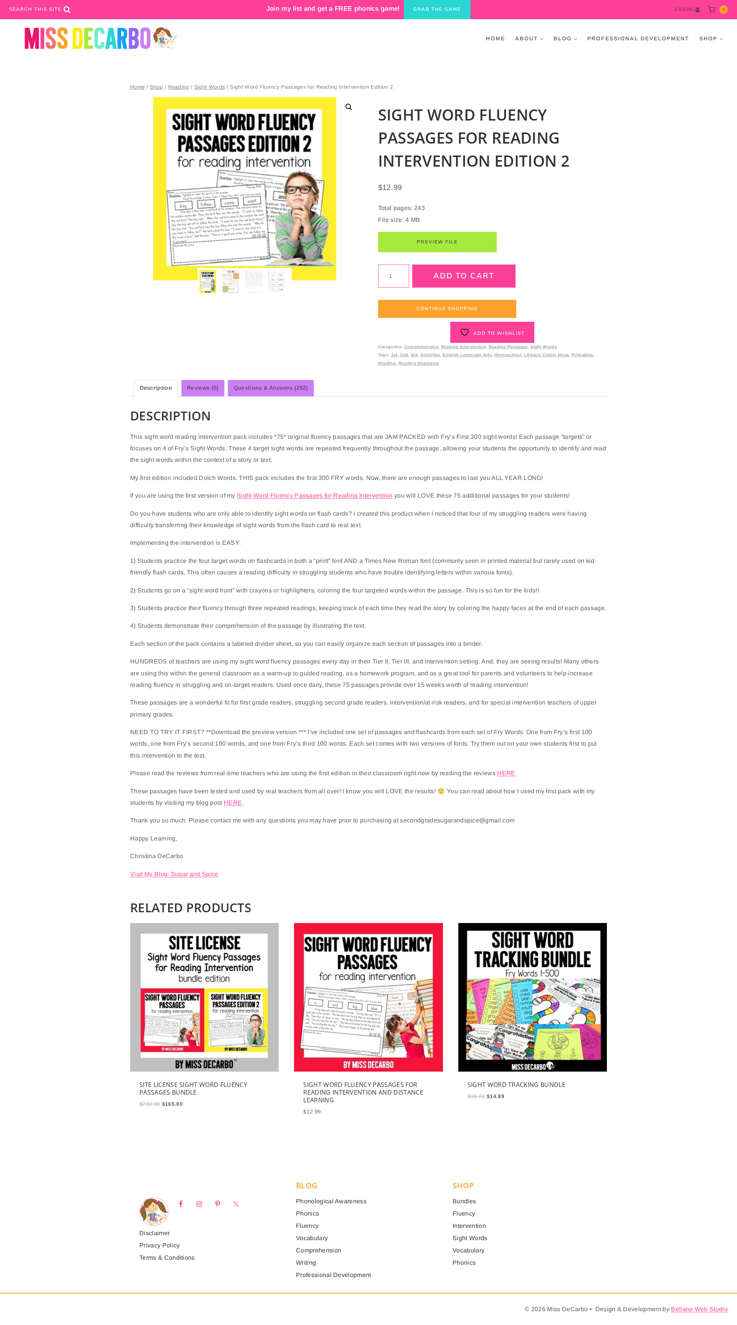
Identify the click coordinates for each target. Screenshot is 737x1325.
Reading (387, 363)
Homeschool (507, 354)
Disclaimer (154, 1233)
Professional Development (638, 38)
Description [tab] (156, 388)
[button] (349, 107)
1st (394, 354)
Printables (582, 354)
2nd (404, 354)
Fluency (307, 1225)
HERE (506, 773)
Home (495, 38)
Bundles (464, 1201)
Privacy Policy (159, 1245)
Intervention (469, 1225)
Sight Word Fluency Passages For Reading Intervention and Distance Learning (363, 1092)
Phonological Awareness (331, 1201)
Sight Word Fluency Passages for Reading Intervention (315, 495)
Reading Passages (508, 346)
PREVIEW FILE (437, 242)
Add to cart (463, 276)
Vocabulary (312, 1238)
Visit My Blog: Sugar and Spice (174, 874)
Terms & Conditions (167, 1257)
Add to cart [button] (204, 1109)
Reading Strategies (418, 363)
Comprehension (421, 346)
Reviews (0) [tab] (203, 388)
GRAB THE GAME (437, 9)
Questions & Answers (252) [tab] (271, 388)
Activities (430, 354)
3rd (414, 354)
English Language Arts (467, 354)
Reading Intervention (463, 346)
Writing (306, 1262)
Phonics (307, 1213)
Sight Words (543, 346)
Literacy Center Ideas (546, 354)
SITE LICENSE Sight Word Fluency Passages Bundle (193, 1088)
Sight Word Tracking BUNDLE (516, 1084)
